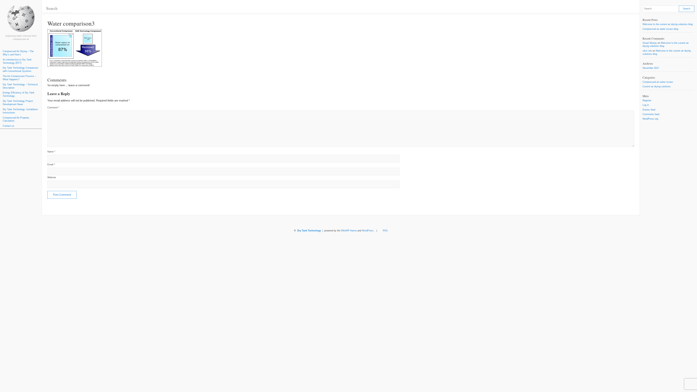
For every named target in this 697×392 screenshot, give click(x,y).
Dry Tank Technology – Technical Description (20, 86)
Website (51, 177)
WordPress (368, 230)
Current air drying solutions (657, 86)
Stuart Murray (650, 43)
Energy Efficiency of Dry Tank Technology (18, 94)
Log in (646, 105)
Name (51, 151)
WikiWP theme (349, 230)
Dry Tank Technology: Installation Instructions (20, 111)
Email (51, 164)
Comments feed (651, 114)
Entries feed (649, 110)
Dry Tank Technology (309, 230)
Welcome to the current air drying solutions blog (668, 24)
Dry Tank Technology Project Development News (18, 103)
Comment (53, 107)
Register (647, 100)
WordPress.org (650, 119)
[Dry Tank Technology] (21, 19)
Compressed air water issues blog (660, 29)
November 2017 (651, 68)
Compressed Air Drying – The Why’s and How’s (18, 53)
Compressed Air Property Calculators (16, 119)
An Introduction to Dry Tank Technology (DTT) (17, 61)
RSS (385, 230)
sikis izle (647, 51)
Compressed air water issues (658, 82)
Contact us (8, 126)
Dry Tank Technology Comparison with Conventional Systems (20, 69)
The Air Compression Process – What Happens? (19, 78)
